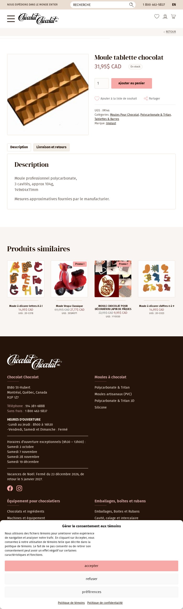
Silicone (101, 407)
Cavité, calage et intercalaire (116, 518)
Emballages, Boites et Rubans (117, 511)
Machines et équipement (26, 518)
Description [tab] (19, 147)
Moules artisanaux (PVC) (113, 394)
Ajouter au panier (131, 83)
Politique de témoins (71, 602)
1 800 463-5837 (154, 4)
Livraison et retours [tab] (51, 147)
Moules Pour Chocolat (124, 114)
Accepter (91, 566)
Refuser (91, 579)
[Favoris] (156, 17)
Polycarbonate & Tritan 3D (114, 401)
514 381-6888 (35, 406)
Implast (111, 123)
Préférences (91, 592)
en (174, 4)
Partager (154, 98)
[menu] (11, 18)
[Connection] (165, 18)
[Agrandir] (47, 94)
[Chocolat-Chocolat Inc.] (38, 18)
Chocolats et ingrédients (25, 511)
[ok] (131, 4)
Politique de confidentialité (105, 602)
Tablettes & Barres (107, 119)
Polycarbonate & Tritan (155, 114)
